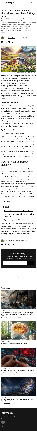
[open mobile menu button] (2, 2)
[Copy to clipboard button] (12, 42)
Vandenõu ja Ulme (6, 8)
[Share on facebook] (2, 42)
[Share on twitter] (5, 42)
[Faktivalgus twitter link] (2, 426)
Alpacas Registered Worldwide (15, 220)
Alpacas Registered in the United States (18, 211)
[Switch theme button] (34, 2)
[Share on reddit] (9, 42)
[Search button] (31, 2)
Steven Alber (11, 38)
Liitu (2, 418)
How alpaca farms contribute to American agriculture (19, 215)
